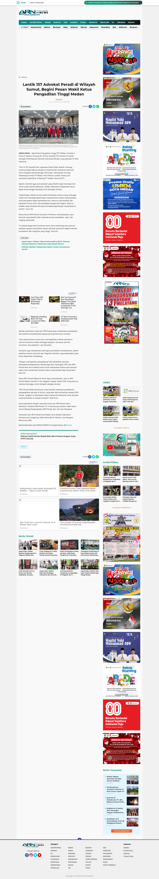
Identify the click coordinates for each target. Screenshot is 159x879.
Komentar (26, 107)
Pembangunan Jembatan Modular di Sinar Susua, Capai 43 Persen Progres (115, 789)
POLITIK (88, 862)
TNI (69, 868)
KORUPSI (71, 856)
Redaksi (126, 848)
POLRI (105, 862)
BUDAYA (57, 22)
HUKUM (131, 22)
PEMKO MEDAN (91, 859)
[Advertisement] (83, 10)
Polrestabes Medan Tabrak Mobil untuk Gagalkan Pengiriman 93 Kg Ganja (111, 499)
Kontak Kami (128, 850)
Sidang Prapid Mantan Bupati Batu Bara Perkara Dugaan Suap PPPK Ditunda (48, 437)
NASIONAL (107, 856)
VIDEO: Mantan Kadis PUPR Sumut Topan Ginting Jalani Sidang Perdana (110, 419)
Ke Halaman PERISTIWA (121, 507)
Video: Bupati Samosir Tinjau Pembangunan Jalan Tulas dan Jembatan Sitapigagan (131, 400)
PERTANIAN (72, 862)
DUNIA (83, 22)
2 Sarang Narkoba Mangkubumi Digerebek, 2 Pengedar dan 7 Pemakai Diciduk (112, 479)
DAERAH (74, 22)
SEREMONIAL (55, 865)
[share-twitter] (94, 106)
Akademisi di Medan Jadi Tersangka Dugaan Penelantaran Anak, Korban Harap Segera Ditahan (115, 810)
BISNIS (48, 22)
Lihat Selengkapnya (121, 831)
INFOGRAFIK (107, 853)
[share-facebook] (90, 106)
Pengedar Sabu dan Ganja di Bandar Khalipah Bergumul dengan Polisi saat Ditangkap (130, 499)
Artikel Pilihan (110, 462)
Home (23, 3)
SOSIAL (70, 865)
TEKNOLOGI (55, 868)
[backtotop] (79, 840)
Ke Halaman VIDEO (121, 428)
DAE (65, 22)
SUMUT (88, 865)
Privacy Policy (128, 856)
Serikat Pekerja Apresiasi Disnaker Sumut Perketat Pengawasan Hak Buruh (114, 779)
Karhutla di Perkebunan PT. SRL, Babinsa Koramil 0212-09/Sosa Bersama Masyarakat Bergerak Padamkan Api (115, 800)
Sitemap (126, 853)
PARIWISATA (73, 859)
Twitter (36, 858)
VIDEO (106, 382)
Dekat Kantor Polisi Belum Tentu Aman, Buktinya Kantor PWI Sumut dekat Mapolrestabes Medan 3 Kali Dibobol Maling (131, 479)
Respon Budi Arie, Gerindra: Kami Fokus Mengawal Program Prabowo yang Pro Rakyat (114, 2)
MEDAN (23, 447)
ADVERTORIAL (36, 22)
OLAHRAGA (55, 859)
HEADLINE (104, 22)
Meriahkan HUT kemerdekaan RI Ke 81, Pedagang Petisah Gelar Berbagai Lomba (115, 821)
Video (25, 27)
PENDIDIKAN (108, 859)
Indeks (24, 22)
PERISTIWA (55, 862)
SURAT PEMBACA (109, 865)
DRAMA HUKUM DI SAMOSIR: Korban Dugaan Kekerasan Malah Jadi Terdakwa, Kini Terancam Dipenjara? (110, 400)
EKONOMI (93, 22)
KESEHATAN (55, 856)
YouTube (41, 858)
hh (113, 22)
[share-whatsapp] (97, 106)
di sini (69, 425)
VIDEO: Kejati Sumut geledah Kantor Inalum (131, 418)
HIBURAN (121, 22)
